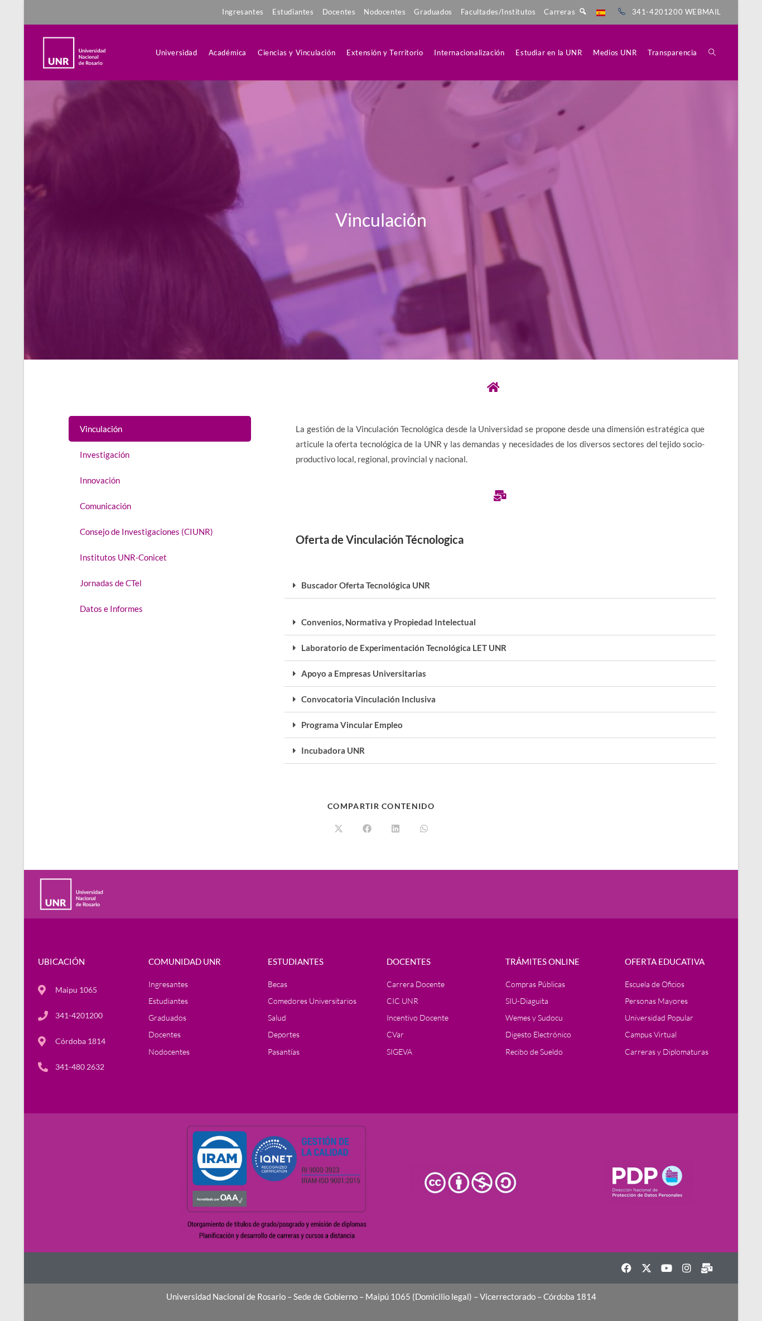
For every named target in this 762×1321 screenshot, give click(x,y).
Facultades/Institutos (498, 11)
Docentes (339, 11)
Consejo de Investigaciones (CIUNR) (146, 532)
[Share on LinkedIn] (395, 829)
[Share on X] (338, 829)
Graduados (433, 11)
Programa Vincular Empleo (352, 725)
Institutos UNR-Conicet (123, 557)
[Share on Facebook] (367, 829)
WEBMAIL (703, 11)
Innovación (100, 480)
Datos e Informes (111, 609)
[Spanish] (600, 11)
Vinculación (101, 429)
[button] (500, 586)
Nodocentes (385, 11)
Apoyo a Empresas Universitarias (363, 673)
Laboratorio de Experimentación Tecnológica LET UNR (404, 648)
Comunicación (105, 506)
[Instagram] (687, 1268)
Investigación (104, 454)
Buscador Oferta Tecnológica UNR (365, 585)
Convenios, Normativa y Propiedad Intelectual (388, 622)
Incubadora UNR (333, 750)
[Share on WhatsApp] (424, 829)
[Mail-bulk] (707, 1268)
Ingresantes (243, 11)
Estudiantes (293, 11)
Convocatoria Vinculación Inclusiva (368, 699)
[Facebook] (626, 1268)
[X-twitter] (646, 1268)
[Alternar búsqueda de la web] (712, 52)
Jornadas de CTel (111, 583)
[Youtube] (667, 1268)
